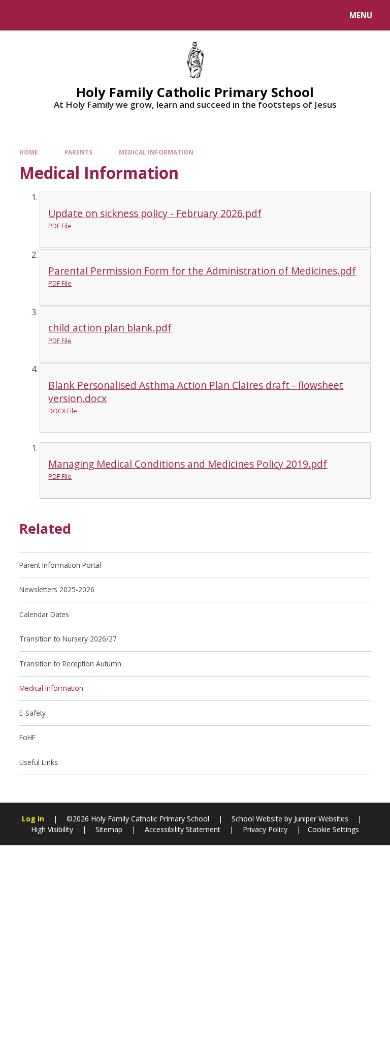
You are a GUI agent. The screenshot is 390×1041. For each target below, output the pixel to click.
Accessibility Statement (182, 829)
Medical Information (156, 152)
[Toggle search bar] (20, 15)
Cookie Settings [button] (333, 829)
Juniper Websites (320, 818)
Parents (78, 152)
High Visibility (52, 829)
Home (28, 152)
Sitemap (108, 829)
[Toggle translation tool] (46, 15)
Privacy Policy (265, 829)
